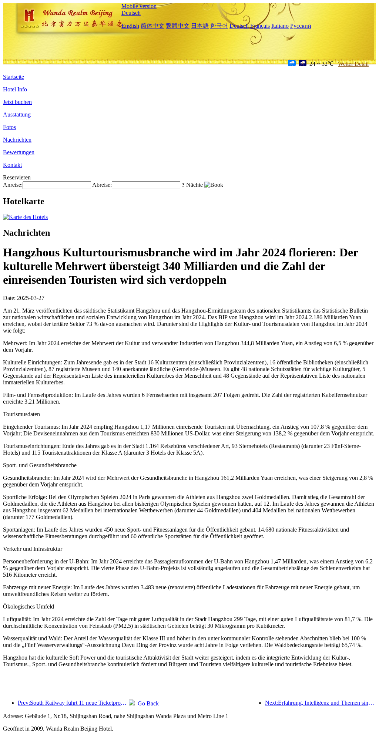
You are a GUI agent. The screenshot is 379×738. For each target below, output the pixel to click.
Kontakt (12, 165)
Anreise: (13, 185)
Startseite (13, 77)
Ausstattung (17, 114)
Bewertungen (18, 152)
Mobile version (139, 6)
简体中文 (152, 26)
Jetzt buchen (17, 102)
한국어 (219, 26)
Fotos (9, 127)
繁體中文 (178, 26)
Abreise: (102, 185)
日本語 (200, 26)
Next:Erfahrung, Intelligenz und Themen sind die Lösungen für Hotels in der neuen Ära (320, 703)
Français (260, 26)
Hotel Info (15, 89)
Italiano (280, 26)
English (130, 26)
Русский (300, 26)
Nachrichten (17, 140)
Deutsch (131, 13)
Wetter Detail (353, 64)
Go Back (147, 703)
